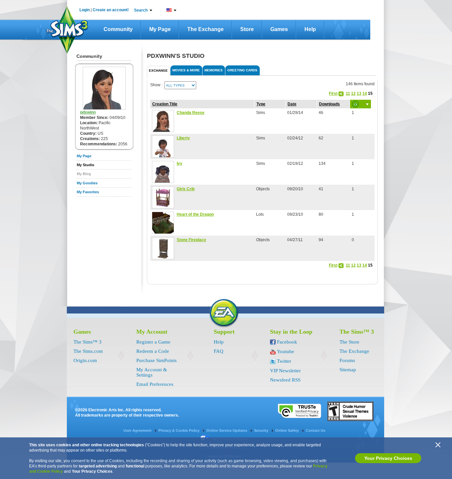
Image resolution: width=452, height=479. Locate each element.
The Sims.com (88, 351)
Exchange (158, 70)
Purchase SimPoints (156, 360)
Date (292, 104)
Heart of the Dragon (195, 214)
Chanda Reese (190, 112)
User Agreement (138, 430)
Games (279, 29)
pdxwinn (88, 112)
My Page (160, 29)
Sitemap (347, 369)
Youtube (285, 351)
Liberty (183, 138)
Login (84, 10)
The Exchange (205, 29)
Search (141, 10)
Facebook (287, 342)
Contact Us (315, 430)
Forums (347, 360)
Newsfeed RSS (285, 380)
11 (348, 93)
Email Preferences (154, 384)
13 (359, 93)
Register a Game (153, 342)
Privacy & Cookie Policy (179, 430)
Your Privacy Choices (388, 458)
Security (261, 430)
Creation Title (164, 104)
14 (364, 93)
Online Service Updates (227, 430)
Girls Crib (186, 189)
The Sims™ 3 (87, 342)
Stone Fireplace (191, 240)
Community (118, 29)
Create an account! (111, 10)
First (333, 93)
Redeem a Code (152, 351)
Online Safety (287, 430)
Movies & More (186, 70)
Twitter (284, 361)
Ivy (179, 163)
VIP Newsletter (285, 370)
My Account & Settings (151, 372)
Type (260, 104)
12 (353, 93)
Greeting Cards (242, 70)
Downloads (329, 104)
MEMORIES (213, 70)
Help (310, 29)
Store (247, 29)
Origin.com (85, 360)
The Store (349, 342)
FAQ (218, 351)
